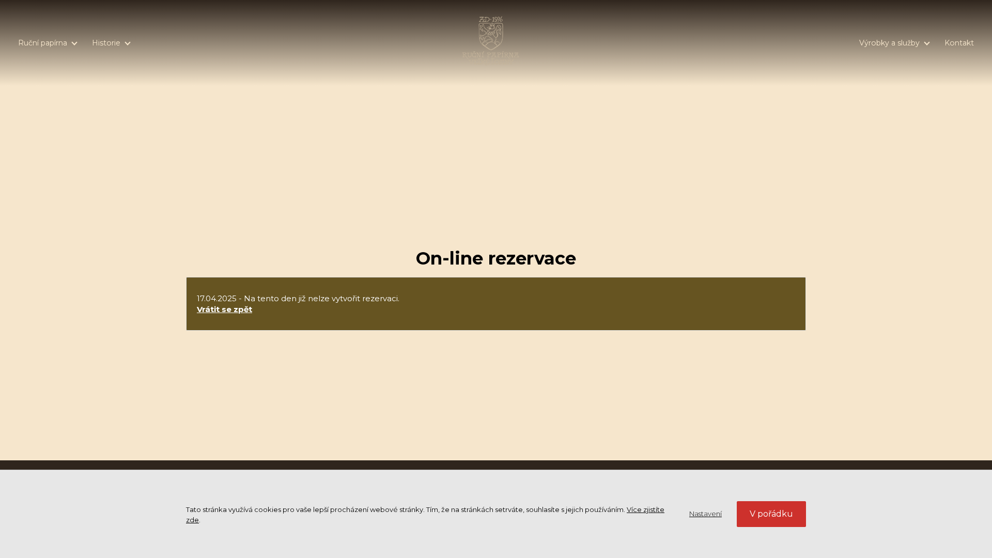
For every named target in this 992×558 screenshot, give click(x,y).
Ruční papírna (42, 43)
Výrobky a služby (889, 43)
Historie (106, 43)
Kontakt (959, 43)
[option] (496, 110)
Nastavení (705, 513)
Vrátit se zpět (224, 309)
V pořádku (771, 514)
